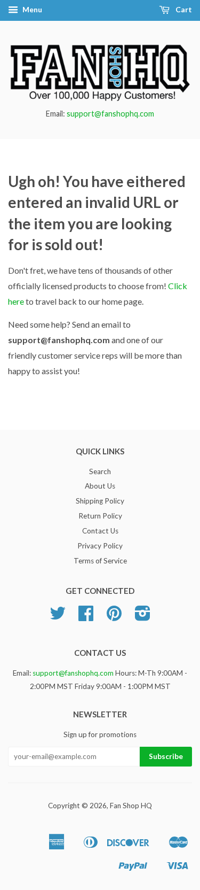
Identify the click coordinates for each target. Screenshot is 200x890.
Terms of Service (100, 560)
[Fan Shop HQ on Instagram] (142, 617)
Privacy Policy (100, 545)
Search (100, 471)
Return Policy (100, 516)
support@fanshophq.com (110, 113)
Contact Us (100, 531)
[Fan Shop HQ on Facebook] (86, 617)
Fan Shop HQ (131, 805)
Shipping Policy (100, 501)
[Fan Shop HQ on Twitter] (58, 617)
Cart (183, 9)
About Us (100, 486)
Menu (31, 9)
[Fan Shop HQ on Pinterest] (114, 617)
